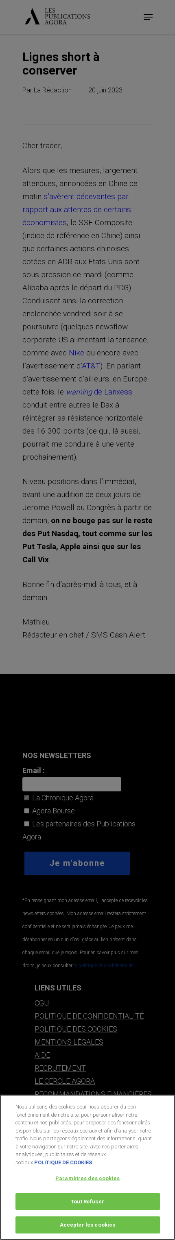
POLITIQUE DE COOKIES (63, 1162)
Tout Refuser (87, 1201)
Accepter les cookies (88, 1225)
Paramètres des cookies (87, 1178)
